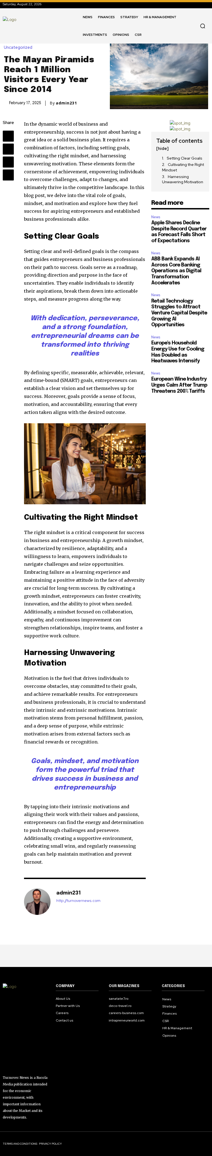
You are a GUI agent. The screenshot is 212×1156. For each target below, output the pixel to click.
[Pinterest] (8, 162)
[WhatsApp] (8, 174)
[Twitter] (8, 149)
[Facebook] (8, 136)
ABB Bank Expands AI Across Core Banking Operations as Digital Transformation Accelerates (176, 271)
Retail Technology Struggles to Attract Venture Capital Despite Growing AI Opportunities (179, 313)
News (155, 217)
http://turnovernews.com (78, 900)
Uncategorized (18, 47)
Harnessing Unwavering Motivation (182, 179)
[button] (202, 26)
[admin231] (37, 901)
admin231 (66, 103)
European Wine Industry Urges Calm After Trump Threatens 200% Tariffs (179, 385)
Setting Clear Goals (184, 158)
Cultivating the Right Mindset (183, 167)
